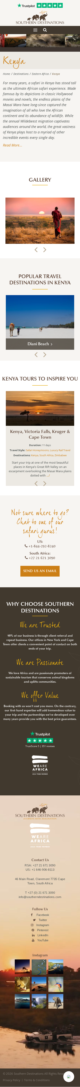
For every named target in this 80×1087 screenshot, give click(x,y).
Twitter (43, 920)
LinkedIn (42, 935)
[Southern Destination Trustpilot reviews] (26, 5)
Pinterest (42, 930)
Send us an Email (40, 571)
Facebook (43, 915)
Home (6, 74)
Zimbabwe (61, 455)
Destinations (21, 74)
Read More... (12, 145)
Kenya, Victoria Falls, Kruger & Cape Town (40, 434)
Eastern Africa (40, 74)
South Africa (46, 455)
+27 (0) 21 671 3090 (41, 892)
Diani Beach (39, 344)
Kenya (34, 455)
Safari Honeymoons (37, 450)
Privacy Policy (11, 1080)
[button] (68, 1076)
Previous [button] (36, 249)
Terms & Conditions (37, 1080)
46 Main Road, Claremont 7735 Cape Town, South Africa (40, 881)
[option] (40, 220)
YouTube (42, 940)
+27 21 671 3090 (44, 865)
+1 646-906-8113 (43, 869)
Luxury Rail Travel (60, 450)
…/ (48, 475)
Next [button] (44, 249)
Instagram (42, 925)
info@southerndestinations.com (40, 897)
